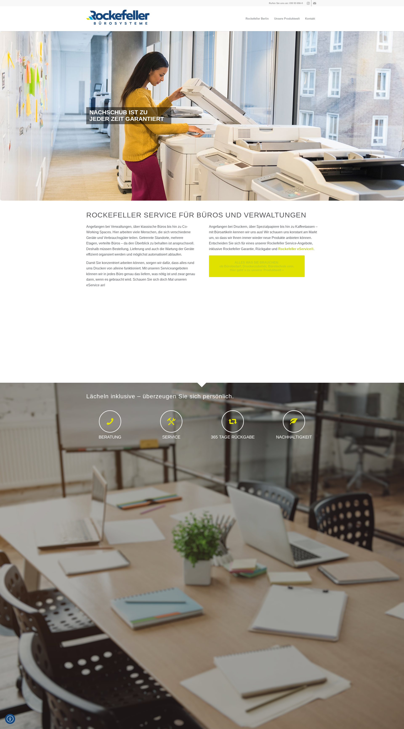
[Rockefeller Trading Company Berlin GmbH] (117, 18)
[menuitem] (257, 18)
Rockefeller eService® (296, 249)
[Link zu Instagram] (308, 3)
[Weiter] (400, 115)
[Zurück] (3, 115)
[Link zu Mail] (314, 3)
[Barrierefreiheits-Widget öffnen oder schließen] (10, 719)
